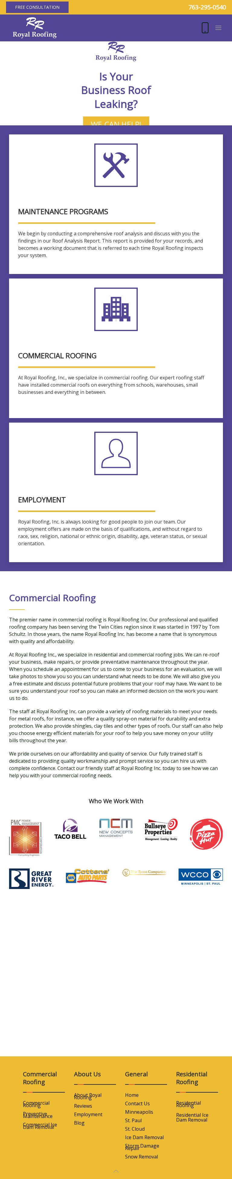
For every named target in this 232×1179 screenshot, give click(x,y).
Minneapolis (139, 1112)
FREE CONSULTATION (37, 7)
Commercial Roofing (36, 1104)
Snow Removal (141, 1156)
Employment (88, 1114)
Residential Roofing (188, 1104)
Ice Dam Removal (144, 1137)
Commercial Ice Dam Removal (40, 1125)
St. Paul (133, 1120)
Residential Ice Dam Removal (192, 1117)
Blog (79, 1122)
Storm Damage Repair (142, 1147)
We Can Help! (116, 124)
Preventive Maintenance (38, 1114)
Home (132, 1095)
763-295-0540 (207, 7)
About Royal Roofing (88, 1096)
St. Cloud (135, 1129)
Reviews (83, 1106)
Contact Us (137, 1103)
